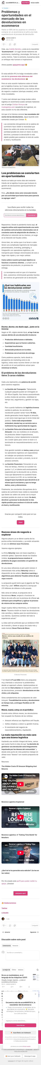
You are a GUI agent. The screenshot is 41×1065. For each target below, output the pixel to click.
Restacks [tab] (15, 946)
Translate (6, 8)
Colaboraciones (10, 903)
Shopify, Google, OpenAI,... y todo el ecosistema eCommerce (13, 981)
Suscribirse (25, 3)
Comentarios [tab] (7, 946)
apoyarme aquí (19, 65)
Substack (11, 1061)
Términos (36, 1049)
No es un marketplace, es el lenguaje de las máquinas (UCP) (14, 976)
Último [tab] (14, 970)
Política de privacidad (21, 1041)
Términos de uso (24, 1037)
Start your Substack (13, 1056)
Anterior (7, 932)
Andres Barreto (11, 38)
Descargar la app (29, 1056)
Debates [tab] (20, 970)
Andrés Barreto (15, 49)
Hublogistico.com (8, 107)
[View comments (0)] (10, 44)
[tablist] (10, 946)
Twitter (4, 908)
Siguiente (33, 932)
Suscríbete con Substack (22, 1033)
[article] (20, 981)
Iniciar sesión (35, 3)
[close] (35, 994)
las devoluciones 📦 (20, 79)
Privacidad (29, 1049)
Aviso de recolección (20, 1051)
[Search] (37, 970)
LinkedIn (5, 913)
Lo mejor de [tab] (6, 970)
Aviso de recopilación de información (24, 1039)
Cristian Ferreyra (18, 104)
